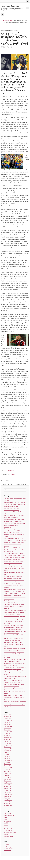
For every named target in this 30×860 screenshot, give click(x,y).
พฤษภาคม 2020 (8, 794)
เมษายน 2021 (7, 773)
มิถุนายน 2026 (7, 718)
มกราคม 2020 (7, 802)
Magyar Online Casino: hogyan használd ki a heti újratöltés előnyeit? (15, 677)
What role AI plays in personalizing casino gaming (14, 692)
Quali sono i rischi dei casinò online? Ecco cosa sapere (14, 636)
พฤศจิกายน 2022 (8, 737)
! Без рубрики (7, 813)
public (5, 817)
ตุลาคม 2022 (7, 739)
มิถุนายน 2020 (7, 792)
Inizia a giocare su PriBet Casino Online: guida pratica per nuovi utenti (14, 512)
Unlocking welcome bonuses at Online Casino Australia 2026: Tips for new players (14, 554)
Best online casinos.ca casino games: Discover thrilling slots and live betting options (14, 644)
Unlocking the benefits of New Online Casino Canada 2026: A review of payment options (14, 568)
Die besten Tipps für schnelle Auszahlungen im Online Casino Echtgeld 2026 (15, 558)
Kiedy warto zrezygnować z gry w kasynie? (14, 502)
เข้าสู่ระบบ (6, 844)
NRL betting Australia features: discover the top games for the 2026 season (15, 632)
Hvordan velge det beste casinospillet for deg (14, 573)
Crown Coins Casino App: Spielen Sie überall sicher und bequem (15, 702)
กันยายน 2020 (7, 786)
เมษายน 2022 (7, 750)
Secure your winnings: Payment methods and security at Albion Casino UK (14, 653)
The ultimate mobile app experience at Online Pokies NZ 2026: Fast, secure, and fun (15, 539)
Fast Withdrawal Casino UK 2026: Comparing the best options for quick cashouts (13, 585)
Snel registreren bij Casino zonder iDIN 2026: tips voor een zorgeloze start (13, 681)
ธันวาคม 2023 (7, 724)
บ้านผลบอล (13, 474)
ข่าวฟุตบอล (7, 827)
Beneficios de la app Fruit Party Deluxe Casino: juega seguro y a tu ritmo (13, 689)
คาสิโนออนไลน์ (8, 828)
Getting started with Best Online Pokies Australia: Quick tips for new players (14, 520)
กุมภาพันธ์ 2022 (8, 754)
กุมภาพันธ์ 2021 (8, 777)
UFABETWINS (10, 471)
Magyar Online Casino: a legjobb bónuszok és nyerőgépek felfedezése (14, 664)
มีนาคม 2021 (7, 775)
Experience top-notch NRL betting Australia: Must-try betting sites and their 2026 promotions (14, 549)
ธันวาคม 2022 (7, 735)
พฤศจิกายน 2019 (8, 805)
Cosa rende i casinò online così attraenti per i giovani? (15, 499)
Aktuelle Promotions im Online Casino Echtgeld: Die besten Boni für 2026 (13, 639)
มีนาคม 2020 (7, 798)
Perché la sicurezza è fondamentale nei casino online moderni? (14, 581)
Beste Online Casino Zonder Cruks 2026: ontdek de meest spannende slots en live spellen (14, 697)
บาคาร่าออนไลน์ (8, 830)
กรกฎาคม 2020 (8, 790)
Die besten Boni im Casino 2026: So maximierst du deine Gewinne (12, 509)
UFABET (6, 819)
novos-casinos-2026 (9, 815)
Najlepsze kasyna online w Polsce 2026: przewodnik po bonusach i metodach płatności (13, 672)
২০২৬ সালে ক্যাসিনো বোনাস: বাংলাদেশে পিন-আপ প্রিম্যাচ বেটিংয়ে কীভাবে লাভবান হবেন (14, 706)
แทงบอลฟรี (7, 834)
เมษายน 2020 (7, 796)
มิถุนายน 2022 (7, 747)
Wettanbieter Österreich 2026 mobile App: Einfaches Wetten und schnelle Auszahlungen (14, 525)
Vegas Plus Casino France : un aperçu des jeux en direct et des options (14, 516)
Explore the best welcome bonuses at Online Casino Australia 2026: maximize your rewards (14, 621)
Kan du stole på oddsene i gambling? (13, 629)
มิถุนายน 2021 (7, 769)
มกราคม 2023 (7, 733)
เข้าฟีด (5, 846)
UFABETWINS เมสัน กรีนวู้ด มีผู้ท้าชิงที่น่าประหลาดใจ (22, 484)
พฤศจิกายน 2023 (8, 726)
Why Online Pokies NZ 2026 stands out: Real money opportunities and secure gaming (15, 611)
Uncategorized (7, 821)
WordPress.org (7, 850)
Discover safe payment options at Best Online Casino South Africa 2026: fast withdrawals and (13, 563)
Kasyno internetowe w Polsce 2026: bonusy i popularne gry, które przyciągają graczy (15, 590)
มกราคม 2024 (7, 722)
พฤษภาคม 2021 (8, 771)
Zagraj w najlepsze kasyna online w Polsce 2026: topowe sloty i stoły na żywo (14, 594)
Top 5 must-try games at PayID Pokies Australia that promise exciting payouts (14, 626)
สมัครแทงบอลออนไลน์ (10, 832)
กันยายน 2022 (7, 741)
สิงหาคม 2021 (7, 766)
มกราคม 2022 (7, 756)
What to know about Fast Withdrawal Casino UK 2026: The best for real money (14, 601)
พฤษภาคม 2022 (8, 749)
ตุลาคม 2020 (7, 785)
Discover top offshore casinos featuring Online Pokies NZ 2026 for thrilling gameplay (14, 544)
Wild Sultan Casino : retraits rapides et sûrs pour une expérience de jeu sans (14, 660)
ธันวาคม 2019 (7, 803)
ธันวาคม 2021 (7, 758)
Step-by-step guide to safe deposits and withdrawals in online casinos (14, 685)
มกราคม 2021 (7, 779)
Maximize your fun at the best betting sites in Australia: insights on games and (15, 668)
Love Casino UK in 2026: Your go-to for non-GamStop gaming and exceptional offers (14, 649)
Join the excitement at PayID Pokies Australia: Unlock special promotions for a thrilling (14, 534)
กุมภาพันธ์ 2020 (8, 800)
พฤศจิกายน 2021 (8, 760)
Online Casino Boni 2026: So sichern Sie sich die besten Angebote (14, 598)
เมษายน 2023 (7, 728)
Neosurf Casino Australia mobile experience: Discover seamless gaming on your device (14, 616)
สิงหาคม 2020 (7, 788)
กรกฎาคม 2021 (8, 767)
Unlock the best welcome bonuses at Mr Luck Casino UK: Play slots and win (14, 577)
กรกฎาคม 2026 (8, 716)
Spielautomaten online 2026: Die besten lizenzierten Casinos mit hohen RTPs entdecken (14, 606)
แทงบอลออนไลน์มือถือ (10, 6)
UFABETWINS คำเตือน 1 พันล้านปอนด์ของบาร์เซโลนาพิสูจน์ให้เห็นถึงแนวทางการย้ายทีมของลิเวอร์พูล (9, 484)
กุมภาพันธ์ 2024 (8, 720)
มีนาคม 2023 (7, 730)
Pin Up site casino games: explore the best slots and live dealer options (14, 505)
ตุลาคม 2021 (7, 762)
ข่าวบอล (7, 480)
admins (16, 30)
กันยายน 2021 (7, 764)
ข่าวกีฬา (6, 823)
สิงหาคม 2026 (7, 714)
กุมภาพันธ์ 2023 (8, 732)
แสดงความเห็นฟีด (8, 848)
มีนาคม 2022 (7, 752)
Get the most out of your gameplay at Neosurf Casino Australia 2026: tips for (13, 529)
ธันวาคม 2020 (7, 781)
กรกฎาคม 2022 (8, 745)
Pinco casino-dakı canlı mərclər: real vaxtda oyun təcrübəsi (14, 656)
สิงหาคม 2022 (7, 743)
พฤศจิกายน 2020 (8, 783)
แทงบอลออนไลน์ (8, 836)
